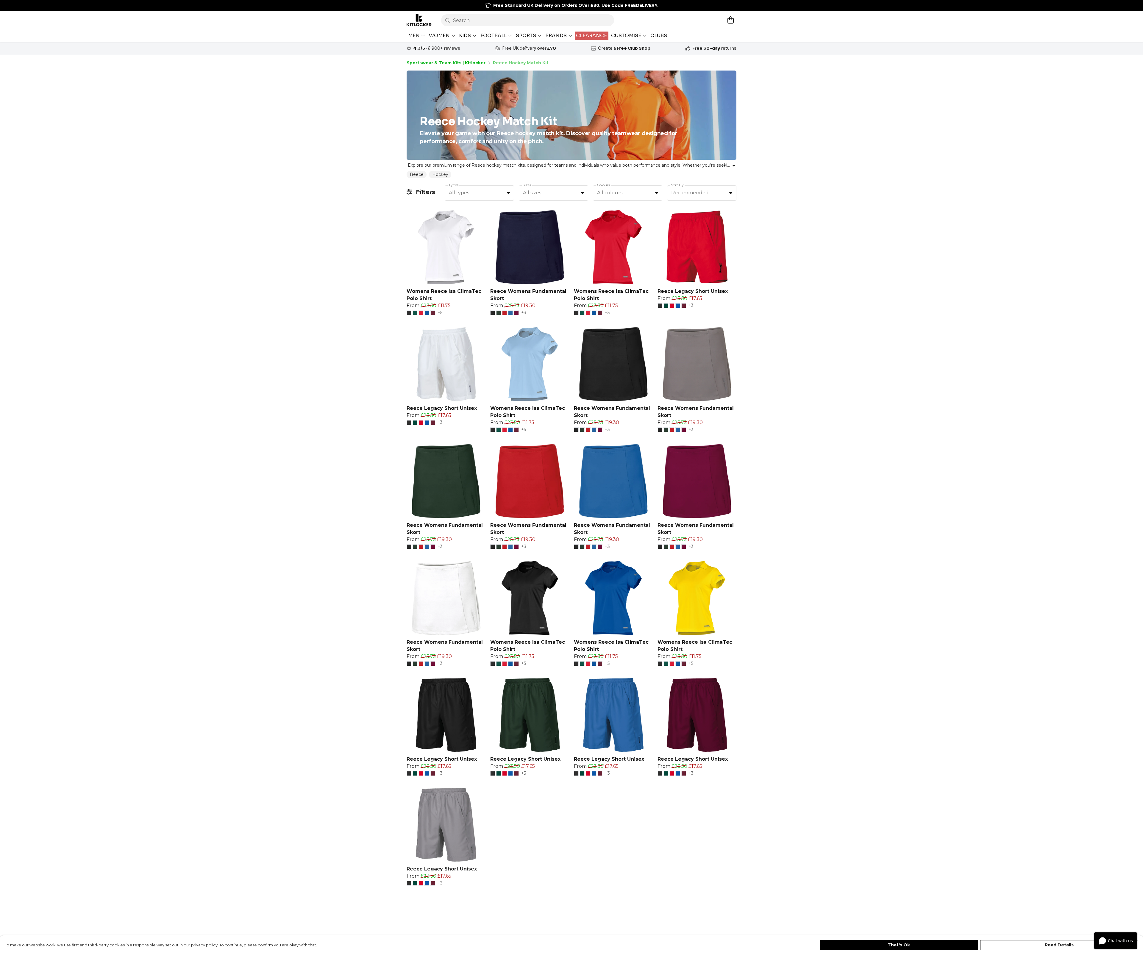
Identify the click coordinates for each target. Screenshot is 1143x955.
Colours (603, 185)
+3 (523, 312)
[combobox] (479, 193)
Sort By (677, 185)
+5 (440, 312)
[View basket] (730, 20)
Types (453, 185)
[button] (508, 192)
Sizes (527, 185)
